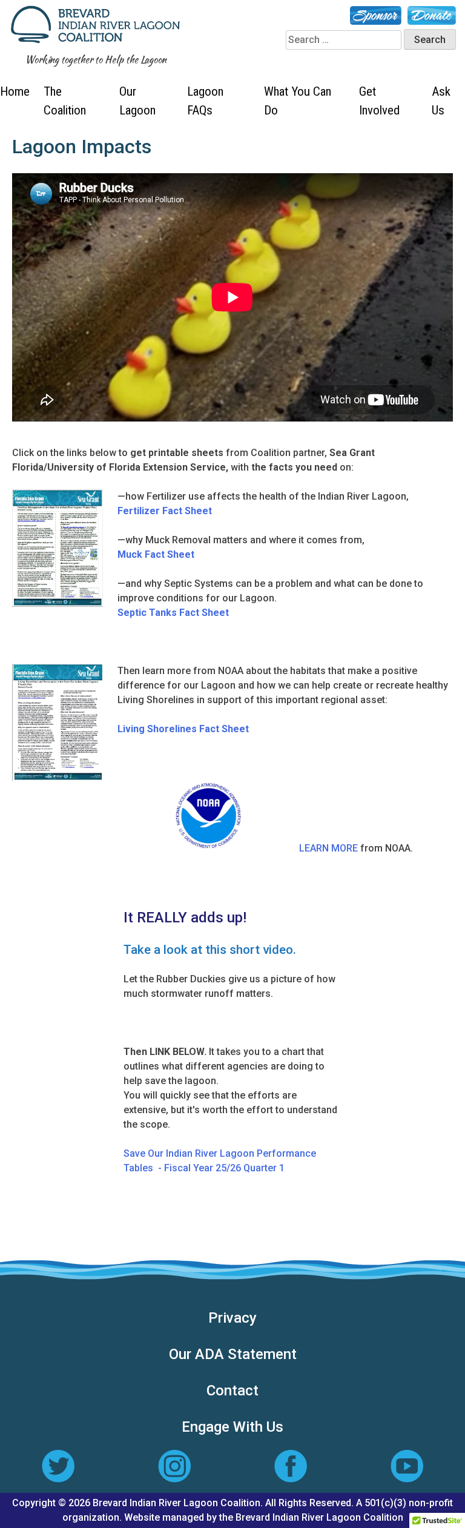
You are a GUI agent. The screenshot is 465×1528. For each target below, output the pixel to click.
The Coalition (65, 100)
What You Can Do (297, 100)
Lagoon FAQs (205, 100)
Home (15, 91)
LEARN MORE (328, 848)
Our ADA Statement (233, 1354)
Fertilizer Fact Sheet (164, 511)
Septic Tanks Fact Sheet (173, 612)
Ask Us (441, 100)
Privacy (232, 1317)
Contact (232, 1390)
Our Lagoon (137, 100)
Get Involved (379, 100)
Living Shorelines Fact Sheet (183, 729)
